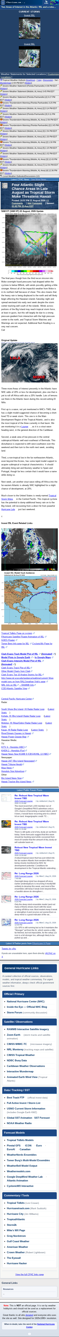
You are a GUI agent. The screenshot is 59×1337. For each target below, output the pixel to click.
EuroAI (11, 1149)
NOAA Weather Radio (19, 1123)
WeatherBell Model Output (22, 1165)
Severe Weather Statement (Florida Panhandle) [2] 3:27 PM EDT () (27, 98)
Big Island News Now (11, 778)
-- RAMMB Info (27, 685)
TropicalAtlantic (16, 1219)
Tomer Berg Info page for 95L (15, 643)
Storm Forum (14, 1012)
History (28, 83)
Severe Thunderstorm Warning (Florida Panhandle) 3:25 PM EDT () (28, 104)
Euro (39, 1145)
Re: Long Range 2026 (27, 873)
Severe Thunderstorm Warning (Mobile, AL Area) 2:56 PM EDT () (29, 121)
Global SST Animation (19, 1117)
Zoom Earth (13, 1034)
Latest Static (38, 730)
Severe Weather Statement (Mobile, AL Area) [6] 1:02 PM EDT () (28, 154)
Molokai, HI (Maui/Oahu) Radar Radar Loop (21, 723)
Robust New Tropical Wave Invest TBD (33, 849)
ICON (28, 1145)
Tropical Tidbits (16, 1202)
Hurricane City (15, 1213)
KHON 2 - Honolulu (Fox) (13, 750)
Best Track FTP (15, 1097)
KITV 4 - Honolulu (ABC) (13, 747)
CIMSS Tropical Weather (21, 1055)
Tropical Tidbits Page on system (16, 633)
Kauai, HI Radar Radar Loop (14, 730)
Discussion (48, 80)
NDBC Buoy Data (17, 1060)
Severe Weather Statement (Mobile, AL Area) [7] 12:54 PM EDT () (29, 166)
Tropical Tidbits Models (20, 1140)
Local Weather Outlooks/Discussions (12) (21, 176)
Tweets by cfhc (9, 948)
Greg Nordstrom (16, 1235)
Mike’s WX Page (16, 1230)
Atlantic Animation (17, 1180)
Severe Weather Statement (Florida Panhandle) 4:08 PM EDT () (28, 87)
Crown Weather (16, 1252)
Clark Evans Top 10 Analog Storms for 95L (21, 674)
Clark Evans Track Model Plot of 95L (19, 654)
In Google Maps (43, 657)
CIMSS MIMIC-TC (17, 1044)
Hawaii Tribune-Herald (11, 764)
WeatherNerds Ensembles (22, 1154)
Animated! (47, 654)
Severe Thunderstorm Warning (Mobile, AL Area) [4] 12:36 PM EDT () (28, 171)
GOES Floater (8, 640)
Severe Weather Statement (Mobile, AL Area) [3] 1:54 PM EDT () (28, 132)
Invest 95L (29, 15)
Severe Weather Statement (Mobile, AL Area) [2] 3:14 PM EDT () (28, 109)
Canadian (25, 1149)
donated (29, 1315)
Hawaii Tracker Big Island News (16, 781)
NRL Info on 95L (9, 685)
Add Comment (34, 203)
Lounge (24, 426)
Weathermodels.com (18, 1171)
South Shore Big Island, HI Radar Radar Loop (22, 709)
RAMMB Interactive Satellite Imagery (28, 1029)
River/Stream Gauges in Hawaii (16, 733)
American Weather (17, 1246)
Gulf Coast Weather (18, 1241)
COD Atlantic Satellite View (14, 688)
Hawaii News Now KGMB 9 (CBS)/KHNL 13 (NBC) (25, 754)
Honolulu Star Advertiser (12, 771)
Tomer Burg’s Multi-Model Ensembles (28, 1160)
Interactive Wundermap (20, 1071)
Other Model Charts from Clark (15, 671)
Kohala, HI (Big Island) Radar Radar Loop (20, 716)
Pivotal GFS (13, 1145)
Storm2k (12, 1224)
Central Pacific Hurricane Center (16, 699)
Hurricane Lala (8, 509)
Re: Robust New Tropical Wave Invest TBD (32, 797)
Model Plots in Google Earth (15, 657)
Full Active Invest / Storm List (23, 1103)
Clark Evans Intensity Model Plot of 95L (21, 661)
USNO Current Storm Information (26, 1108)
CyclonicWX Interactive (20, 1186)
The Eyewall (14, 1257)
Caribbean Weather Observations (26, 1066)
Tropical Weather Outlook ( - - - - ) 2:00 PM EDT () (29, 81)
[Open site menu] (3, 2)
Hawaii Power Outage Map (13, 737)
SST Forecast (42, 1117)
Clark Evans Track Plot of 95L (15, 668)
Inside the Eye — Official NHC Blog (27, 1006)
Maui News (6, 768)
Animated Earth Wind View (22, 1077)
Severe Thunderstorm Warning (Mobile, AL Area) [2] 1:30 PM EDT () (28, 143)
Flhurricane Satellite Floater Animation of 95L (22, 636)
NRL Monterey (15, 1049)
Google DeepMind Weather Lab (25, 1176)
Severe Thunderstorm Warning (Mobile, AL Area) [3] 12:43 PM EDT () (28, 160)
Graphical (30, 80)
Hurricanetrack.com (18, 1208)
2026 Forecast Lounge (24, 801)
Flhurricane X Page (41, 943)
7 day (39, 80)
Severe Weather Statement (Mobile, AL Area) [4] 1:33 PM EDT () (28, 138)
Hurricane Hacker (17, 1263)
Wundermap (5, 83)
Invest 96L (29, 44)
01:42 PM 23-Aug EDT (23, 206)
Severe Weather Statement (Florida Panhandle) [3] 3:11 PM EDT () (27, 115)
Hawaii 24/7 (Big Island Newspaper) (18, 761)
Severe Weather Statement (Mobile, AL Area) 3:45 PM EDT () (27, 92)
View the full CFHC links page (29, 1274)
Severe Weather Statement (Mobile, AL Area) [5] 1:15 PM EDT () (28, 149)
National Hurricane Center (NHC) (25, 1001)
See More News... (39, 179)
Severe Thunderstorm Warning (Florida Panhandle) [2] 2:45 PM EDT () (29, 126)
